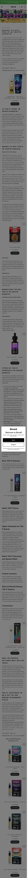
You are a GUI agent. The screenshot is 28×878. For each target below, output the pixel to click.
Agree (13, 440)
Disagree (13, 444)
